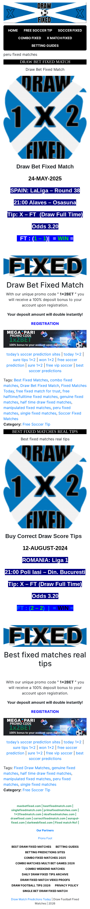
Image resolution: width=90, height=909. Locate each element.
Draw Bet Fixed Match (39, 385)
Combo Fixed (29, 38)
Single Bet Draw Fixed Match (45, 891)
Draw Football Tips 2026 (31, 885)
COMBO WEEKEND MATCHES (45, 869)
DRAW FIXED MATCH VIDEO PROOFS (45, 880)
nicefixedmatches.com (59, 814)
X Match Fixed (59, 38)
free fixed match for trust (38, 391)
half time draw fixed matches (45, 402)
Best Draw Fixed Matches (31, 846)
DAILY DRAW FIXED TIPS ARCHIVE (45, 874)
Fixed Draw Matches (32, 767)
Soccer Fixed (70, 30)
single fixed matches (38, 413)
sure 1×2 (35, 365)
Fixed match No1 (66, 822)
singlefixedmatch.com (26, 810)
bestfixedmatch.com (57, 806)
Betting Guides (45, 45)
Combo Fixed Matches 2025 (45, 857)
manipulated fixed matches (27, 407)
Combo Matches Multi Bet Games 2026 (45, 863)
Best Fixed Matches (31, 380)
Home (13, 30)
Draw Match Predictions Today (31, 899)
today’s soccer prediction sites (33, 354)
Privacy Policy (66, 885)
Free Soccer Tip (38, 30)
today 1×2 (72, 354)
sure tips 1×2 (24, 359)
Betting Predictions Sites (45, 852)
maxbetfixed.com (29, 806)
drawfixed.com (21, 818)
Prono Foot (45, 838)
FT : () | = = (45, 608)
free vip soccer (59, 365)
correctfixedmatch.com (49, 818)
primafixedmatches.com (60, 810)
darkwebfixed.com (40, 822)
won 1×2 (46, 359)
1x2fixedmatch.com (27, 814)
